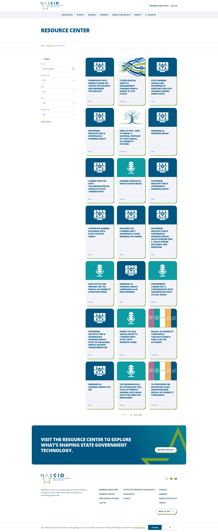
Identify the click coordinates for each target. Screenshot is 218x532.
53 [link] (131, 415)
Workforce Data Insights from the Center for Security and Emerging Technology (99, 86)
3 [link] (125, 415)
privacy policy (139, 527)
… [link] (128, 415)
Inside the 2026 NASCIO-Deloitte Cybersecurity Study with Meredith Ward (128, 337)
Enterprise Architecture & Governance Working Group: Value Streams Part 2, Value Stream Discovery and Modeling (162, 237)
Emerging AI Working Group (160, 132)
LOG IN (174, 6)
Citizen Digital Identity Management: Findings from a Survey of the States (129, 87)
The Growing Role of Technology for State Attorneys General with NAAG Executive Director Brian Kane (130, 391)
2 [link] (123, 415)
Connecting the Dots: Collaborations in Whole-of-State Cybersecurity (98, 186)
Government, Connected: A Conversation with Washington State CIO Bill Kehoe (162, 289)
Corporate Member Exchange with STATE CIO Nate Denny (98, 232)
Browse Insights (166, 450)
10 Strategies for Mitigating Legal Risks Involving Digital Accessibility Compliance (162, 389)
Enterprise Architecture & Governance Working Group (97, 135)
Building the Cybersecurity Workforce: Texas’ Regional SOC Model (131, 232)
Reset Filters (46, 121)
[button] (59, 80)
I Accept (155, 527)
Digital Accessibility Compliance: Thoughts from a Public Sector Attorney (162, 337)
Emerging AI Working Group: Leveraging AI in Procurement (129, 288)
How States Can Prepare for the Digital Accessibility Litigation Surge (99, 288)
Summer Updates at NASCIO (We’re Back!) (131, 182)
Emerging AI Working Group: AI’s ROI (99, 387)
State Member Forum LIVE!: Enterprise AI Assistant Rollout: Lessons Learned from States (161, 87)
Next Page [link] (137, 415)
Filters (47, 59)
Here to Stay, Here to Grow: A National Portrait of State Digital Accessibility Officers (130, 137)
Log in (102, 503)
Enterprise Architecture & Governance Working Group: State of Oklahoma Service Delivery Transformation (99, 339)
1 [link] (121, 415)
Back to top (164, 511)
